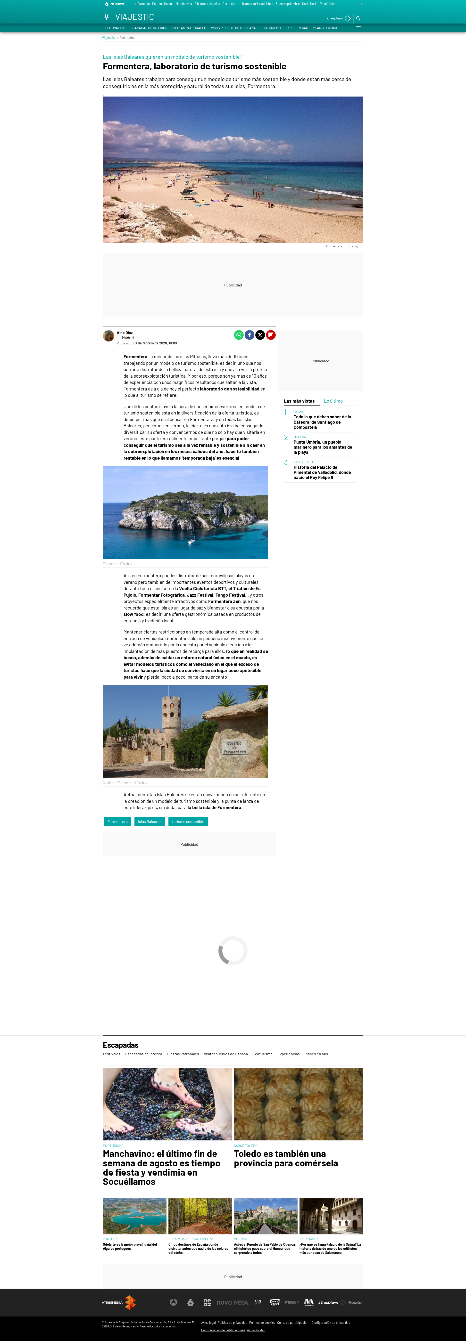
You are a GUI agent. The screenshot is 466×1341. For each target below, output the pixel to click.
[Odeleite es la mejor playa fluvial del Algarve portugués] (134, 1216)
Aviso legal (208, 1323)
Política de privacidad (232, 1323)
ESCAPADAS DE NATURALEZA (190, 1239)
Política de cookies (262, 1323)
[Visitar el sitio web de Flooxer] (355, 1302)
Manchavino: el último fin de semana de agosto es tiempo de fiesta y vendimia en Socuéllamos (161, 1167)
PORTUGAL (111, 1239)
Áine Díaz (125, 332)
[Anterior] (133, 4)
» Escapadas (126, 37)
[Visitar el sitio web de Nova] (224, 1302)
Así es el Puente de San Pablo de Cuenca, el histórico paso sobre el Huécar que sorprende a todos (265, 1248)
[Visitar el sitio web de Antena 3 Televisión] (173, 1302)
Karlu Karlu (309, 4)
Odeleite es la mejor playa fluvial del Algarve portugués (130, 1246)
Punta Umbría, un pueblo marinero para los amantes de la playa (323, 447)
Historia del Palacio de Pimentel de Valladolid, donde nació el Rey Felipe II (322, 472)
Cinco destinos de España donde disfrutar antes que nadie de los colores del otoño (198, 1248)
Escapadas (120, 1045)
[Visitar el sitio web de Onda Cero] (275, 1302)
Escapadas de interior (148, 28)
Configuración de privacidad (331, 1323)
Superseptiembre (288, 4)
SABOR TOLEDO (246, 1146)
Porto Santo (231, 4)
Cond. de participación (292, 1323)
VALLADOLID (303, 462)
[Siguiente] (360, 4)
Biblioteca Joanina (207, 4)
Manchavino (184, 4)
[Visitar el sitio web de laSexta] (190, 1302)
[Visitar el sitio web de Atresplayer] (332, 1302)
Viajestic (108, 37)
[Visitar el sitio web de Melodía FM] (308, 1302)
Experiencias (297, 28)
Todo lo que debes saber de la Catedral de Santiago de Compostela (322, 422)
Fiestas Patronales (189, 28)
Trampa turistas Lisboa (257, 4)
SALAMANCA (309, 1239)
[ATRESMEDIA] (119, 1302)
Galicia (299, 412)
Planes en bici (325, 28)
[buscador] (358, 19)
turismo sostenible (188, 821)
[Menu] (358, 28)
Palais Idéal (327, 4)
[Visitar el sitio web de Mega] (241, 1302)
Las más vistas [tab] (299, 401)
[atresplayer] (337, 18)
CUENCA (240, 1239)
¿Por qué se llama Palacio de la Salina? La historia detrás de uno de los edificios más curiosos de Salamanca (330, 1248)
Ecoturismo (271, 28)
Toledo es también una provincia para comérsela (286, 1158)
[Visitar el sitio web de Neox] (207, 1302)
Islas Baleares (150, 821)
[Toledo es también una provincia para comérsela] (298, 1104)
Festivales (114, 28)
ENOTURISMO (113, 1146)
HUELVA (300, 437)
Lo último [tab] (333, 401)
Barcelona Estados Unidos (155, 4)
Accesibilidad (256, 1330)
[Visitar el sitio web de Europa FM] (291, 1302)
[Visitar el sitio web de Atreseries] (258, 1302)
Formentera (118, 821)
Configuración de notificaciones (223, 1330)
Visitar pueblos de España (233, 28)
